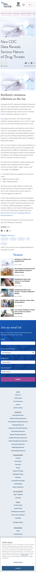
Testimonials (18, 398)
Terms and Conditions (18, 515)
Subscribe (18, 498)
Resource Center (6, 13)
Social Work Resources (18, 431)
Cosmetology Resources (18, 450)
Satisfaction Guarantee (18, 511)
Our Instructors (18, 401)
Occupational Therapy (18, 480)
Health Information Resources (18, 438)
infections (21, 239)
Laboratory (4, 239)
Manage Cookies (18, 522)
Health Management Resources (18, 441)
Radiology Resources (18, 447)
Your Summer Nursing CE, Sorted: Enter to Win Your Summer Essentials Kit (25, 311)
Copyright (18, 518)
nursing (3, 243)
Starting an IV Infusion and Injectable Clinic (23, 260)
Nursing (16, 13)
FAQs (18, 531)
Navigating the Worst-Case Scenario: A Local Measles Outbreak (23, 281)
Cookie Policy (18, 508)
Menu (18, 6)
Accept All (18, 568)
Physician (18, 477)
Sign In (30, 5)
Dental (18, 468)
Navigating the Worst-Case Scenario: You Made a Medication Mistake (25, 291)
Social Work (18, 461)
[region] (18, 554)
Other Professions (18, 487)
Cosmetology (18, 484)
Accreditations (18, 534)
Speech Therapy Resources (18, 434)
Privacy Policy (18, 505)
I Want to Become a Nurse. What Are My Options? (24, 301)
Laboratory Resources (18, 444)
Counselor (18, 464)
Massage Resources (18, 425)
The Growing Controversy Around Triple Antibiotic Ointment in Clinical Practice (25, 270)
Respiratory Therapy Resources (18, 428)
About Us (18, 395)
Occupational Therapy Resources (18, 421)
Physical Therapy (26, 13)
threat (3, 114)
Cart (23, 4)
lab (28, 239)
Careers (18, 404)
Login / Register (18, 494)
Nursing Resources (18, 415)
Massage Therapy (18, 474)
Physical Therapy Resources (18, 418)
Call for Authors (18, 408)
